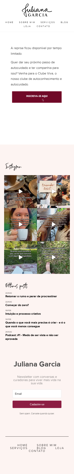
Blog (65, 22)
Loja (27, 26)
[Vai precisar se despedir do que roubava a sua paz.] (20, 257)
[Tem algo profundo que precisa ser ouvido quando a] (20, 224)
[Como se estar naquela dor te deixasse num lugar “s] (53, 257)
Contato (43, 26)
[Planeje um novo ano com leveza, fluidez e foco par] (20, 191)
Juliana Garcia (37, 10)
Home (9, 22)
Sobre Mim (27, 22)
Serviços (48, 22)
